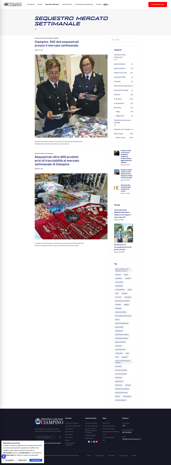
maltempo (118, 308)
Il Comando (30, 4)
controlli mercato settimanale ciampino (47, 38)
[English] (104, 4)
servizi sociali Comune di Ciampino (122, 361)
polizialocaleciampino (121, 338)
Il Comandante (69, 429)
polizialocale (119, 331)
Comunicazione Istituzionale (84, 4)
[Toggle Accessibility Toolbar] (3, 456)
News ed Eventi (67, 4)
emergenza (128, 297)
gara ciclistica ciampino (122, 301)
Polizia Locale (120, 137)
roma (116, 357)
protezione (118, 346)
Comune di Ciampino (108, 437)
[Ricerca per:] (123, 39)
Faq (104, 440)
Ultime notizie (118, 134)
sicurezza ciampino (121, 370)
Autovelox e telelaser (91, 423)
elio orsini (118, 297)
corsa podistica (120, 289)
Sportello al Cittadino (52, 4)
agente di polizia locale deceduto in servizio (122, 270)
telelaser (128, 385)
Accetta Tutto (35, 460)
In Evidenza (118, 99)
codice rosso (119, 282)
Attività (39, 4)
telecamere (118, 385)
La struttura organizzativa (73, 426)
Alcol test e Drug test (91, 426)
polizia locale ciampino (122, 334)
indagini (126, 304)
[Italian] (107, 4)
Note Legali (111, 455)
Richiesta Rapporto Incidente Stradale (48, 443)
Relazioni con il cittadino (122, 129)
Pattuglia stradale (90, 435)
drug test (124, 293)
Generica (117, 94)
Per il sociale (69, 434)
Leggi (118, 111)
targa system (119, 381)
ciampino (128, 278)
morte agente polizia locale (123, 316)
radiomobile (118, 353)
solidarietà (118, 377)
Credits (134, 455)
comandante (119, 286)
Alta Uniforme (69, 431)
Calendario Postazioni (109, 426)
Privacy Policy (100, 455)
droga (129, 289)
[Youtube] (97, 442)
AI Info (89, 455)
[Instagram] (91, 442)
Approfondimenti (119, 64)
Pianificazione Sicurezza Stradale (122, 121)
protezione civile (120, 349)
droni (116, 293)
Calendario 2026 (119, 77)
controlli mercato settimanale (44, 153)
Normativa (117, 107)
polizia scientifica (120, 342)
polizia (117, 319)
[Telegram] (89, 442)
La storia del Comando (71, 423)
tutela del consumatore (122, 389)
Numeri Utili (106, 423)
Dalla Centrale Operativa (122, 86)
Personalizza (9, 460)
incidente (118, 304)
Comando (117, 81)
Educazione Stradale (121, 90)
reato (127, 353)
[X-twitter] (86, 442)
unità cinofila (127, 396)
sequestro (125, 357)
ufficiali (117, 396)
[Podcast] (94, 442)
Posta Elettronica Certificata (111, 431)
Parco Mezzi (68, 437)
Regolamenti (120, 116)
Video (104, 434)
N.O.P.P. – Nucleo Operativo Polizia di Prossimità (91, 430)
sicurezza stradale (120, 374)
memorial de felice (120, 312)
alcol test (118, 274)
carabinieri (118, 278)
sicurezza (118, 366)
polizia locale (119, 327)
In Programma (119, 103)
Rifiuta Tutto (22, 460)
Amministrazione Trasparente (120, 56)
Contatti (99, 4)
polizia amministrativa (121, 323)
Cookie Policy (123, 455)
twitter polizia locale (121, 392)
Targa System (89, 438)
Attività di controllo (120, 73)
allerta (126, 274)
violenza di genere (120, 400)
